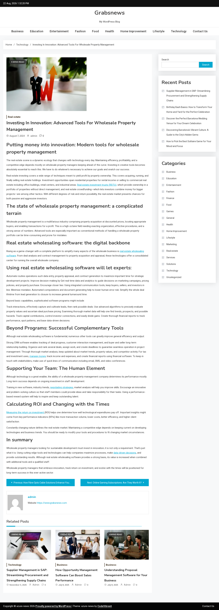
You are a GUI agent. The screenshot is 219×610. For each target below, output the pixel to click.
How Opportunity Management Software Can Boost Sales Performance (76, 575)
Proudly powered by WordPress (53, 606)
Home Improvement (133, 31)
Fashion (80, 31)
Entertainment (59, 31)
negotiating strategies (61, 387)
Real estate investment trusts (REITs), (97, 184)
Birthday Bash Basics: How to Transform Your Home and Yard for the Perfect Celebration (189, 109)
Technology (178, 31)
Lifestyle (158, 31)
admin (33, 136)
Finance (170, 198)
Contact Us (200, 31)
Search (165, 59)
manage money (37, 356)
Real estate (14, 116)
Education (36, 31)
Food (95, 31)
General (170, 218)
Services (170, 257)
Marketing (171, 244)
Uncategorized (173, 277)
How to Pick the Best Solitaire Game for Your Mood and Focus (188, 143)
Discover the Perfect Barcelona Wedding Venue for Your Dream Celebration (186, 121)
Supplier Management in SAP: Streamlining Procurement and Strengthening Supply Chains (27, 575)
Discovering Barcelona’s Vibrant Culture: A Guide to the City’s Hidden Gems (187, 132)
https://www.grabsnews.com (52, 502)
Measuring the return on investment (25, 412)
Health (109, 31)
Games (170, 211)
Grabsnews (109, 13)
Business (17, 31)
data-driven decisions (125, 452)
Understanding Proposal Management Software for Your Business (125, 575)
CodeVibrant (104, 606)
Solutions (171, 264)
